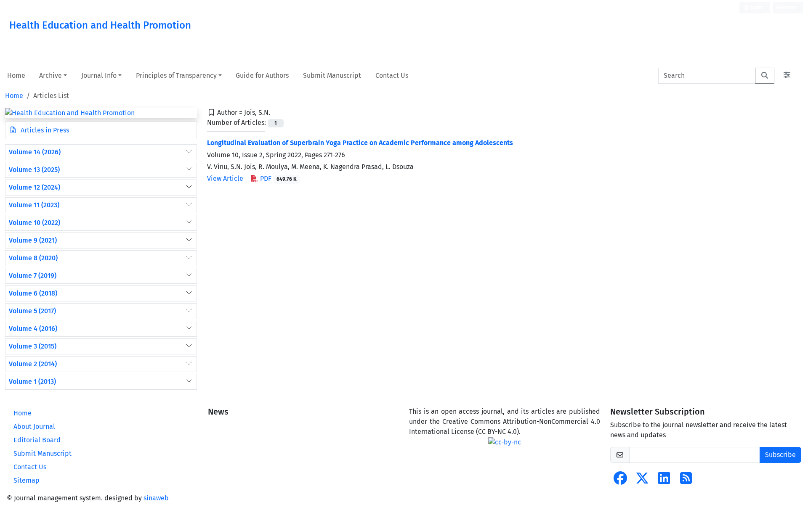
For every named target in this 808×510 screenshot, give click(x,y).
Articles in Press (44, 130)
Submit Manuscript (332, 75)
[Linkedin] (664, 481)
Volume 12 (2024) (34, 187)
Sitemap (26, 480)
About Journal (34, 427)
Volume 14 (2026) (35, 152)
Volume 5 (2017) (32, 311)
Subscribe (780, 455)
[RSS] (686, 481)
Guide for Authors (262, 75)
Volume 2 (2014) (33, 364)
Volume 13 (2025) (34, 170)
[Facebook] (620, 481)
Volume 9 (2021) (33, 240)
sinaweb (156, 498)
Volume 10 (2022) (34, 223)
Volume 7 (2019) (32, 276)
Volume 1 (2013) (32, 382)
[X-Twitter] (642, 481)
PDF (277, 178)
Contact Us (391, 75)
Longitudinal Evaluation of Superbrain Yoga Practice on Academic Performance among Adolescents (360, 143)
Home (16, 75)
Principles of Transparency (176, 75)
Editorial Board (37, 440)
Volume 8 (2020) (33, 258)
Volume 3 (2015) (32, 346)
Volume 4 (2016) (33, 329)
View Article (225, 178)
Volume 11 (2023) (34, 205)
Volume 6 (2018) (33, 293)
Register (786, 8)
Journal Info (99, 75)
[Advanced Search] (787, 76)
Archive (50, 75)
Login (756, 8)
